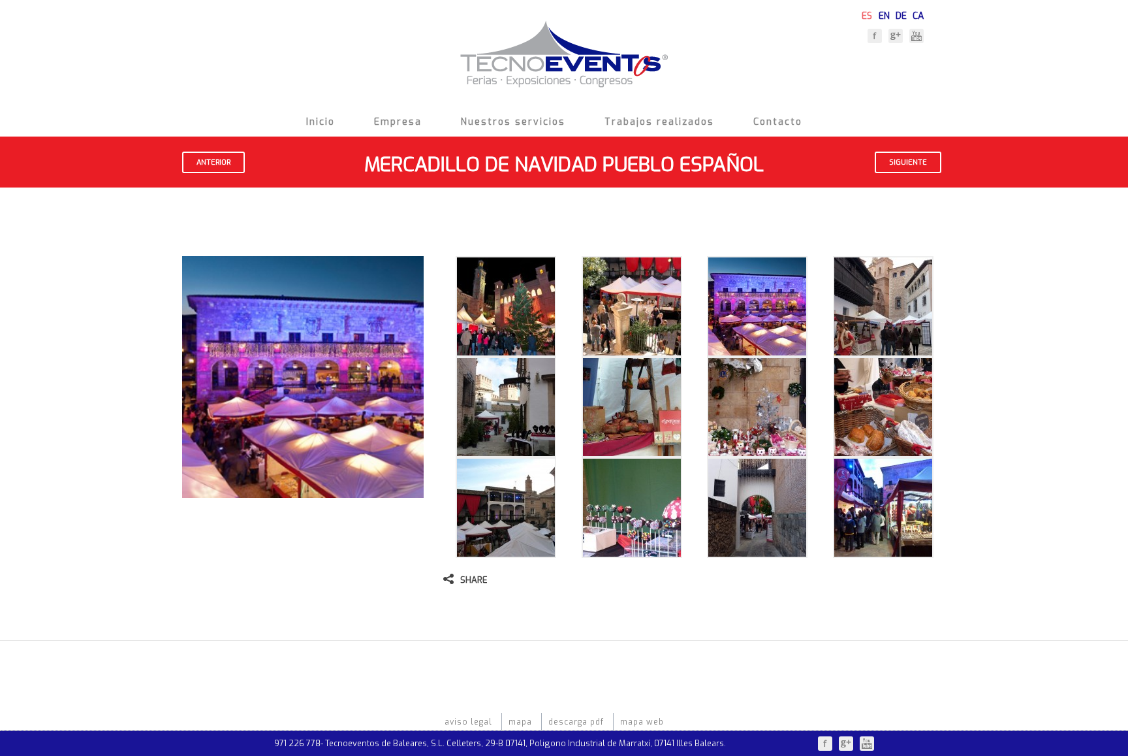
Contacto (777, 122)
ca (918, 14)
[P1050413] (506, 551)
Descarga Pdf (576, 722)
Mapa (520, 722)
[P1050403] (632, 450)
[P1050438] (883, 551)
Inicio (320, 122)
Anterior (213, 162)
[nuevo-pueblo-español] (757, 350)
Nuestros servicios (513, 122)
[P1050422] (757, 551)
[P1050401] (506, 450)
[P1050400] (883, 350)
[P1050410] (883, 450)
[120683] (632, 350)
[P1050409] (757, 450)
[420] (506, 350)
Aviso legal (468, 722)
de (901, 14)
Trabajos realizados (659, 122)
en (884, 14)
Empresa (398, 122)
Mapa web (642, 722)
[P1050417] (632, 551)
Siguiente (908, 162)
